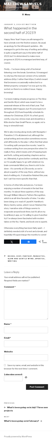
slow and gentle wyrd (21, 259)
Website (8, 351)
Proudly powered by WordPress (18, 436)
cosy (18, 256)
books (11, 256)
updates (40, 259)
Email (7, 338)
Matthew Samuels (23, 4)
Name (7, 324)
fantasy (27, 256)
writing (12, 261)
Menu (27, 14)
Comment (9, 287)
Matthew (31, 24)
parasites (39, 256)
